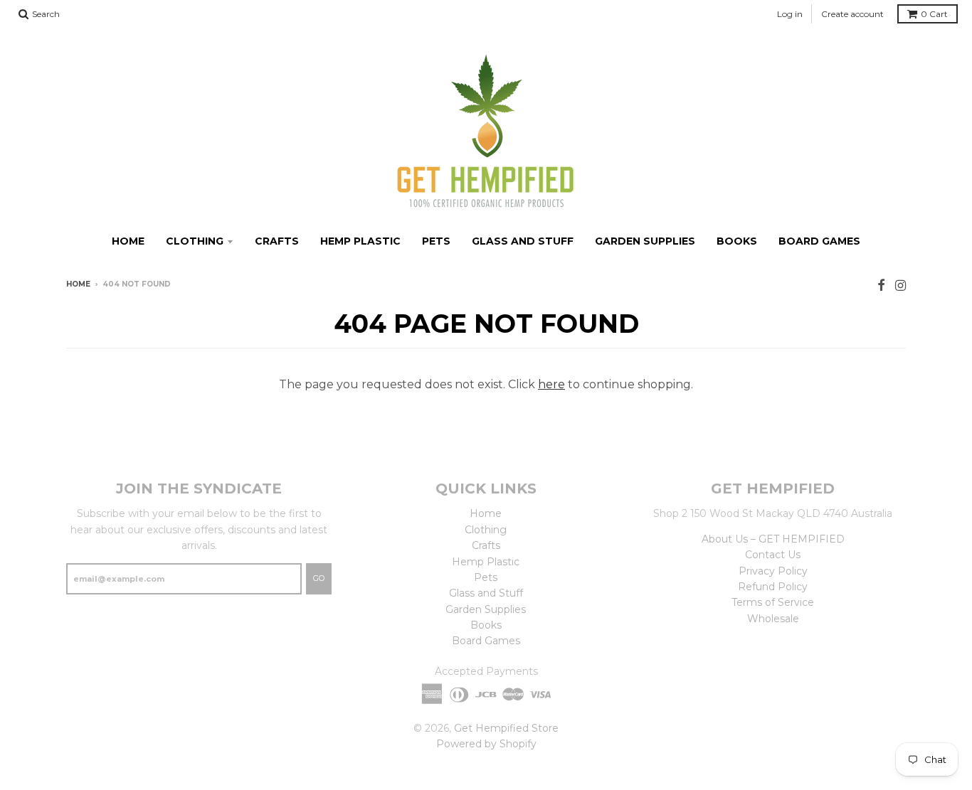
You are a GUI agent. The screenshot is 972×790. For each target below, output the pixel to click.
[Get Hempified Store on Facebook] (881, 285)
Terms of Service (772, 602)
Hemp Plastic (360, 241)
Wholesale (773, 618)
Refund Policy (773, 586)
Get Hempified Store (506, 728)
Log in (790, 14)
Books (737, 241)
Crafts (277, 241)
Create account (852, 14)
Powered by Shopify (486, 743)
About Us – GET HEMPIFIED (773, 539)
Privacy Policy (773, 571)
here (551, 384)
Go (318, 578)
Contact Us (773, 554)
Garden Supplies (645, 241)
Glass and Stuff (523, 241)
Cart (934, 14)
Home (128, 241)
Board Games (819, 241)
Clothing (194, 241)
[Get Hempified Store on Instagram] (900, 285)
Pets (436, 241)
